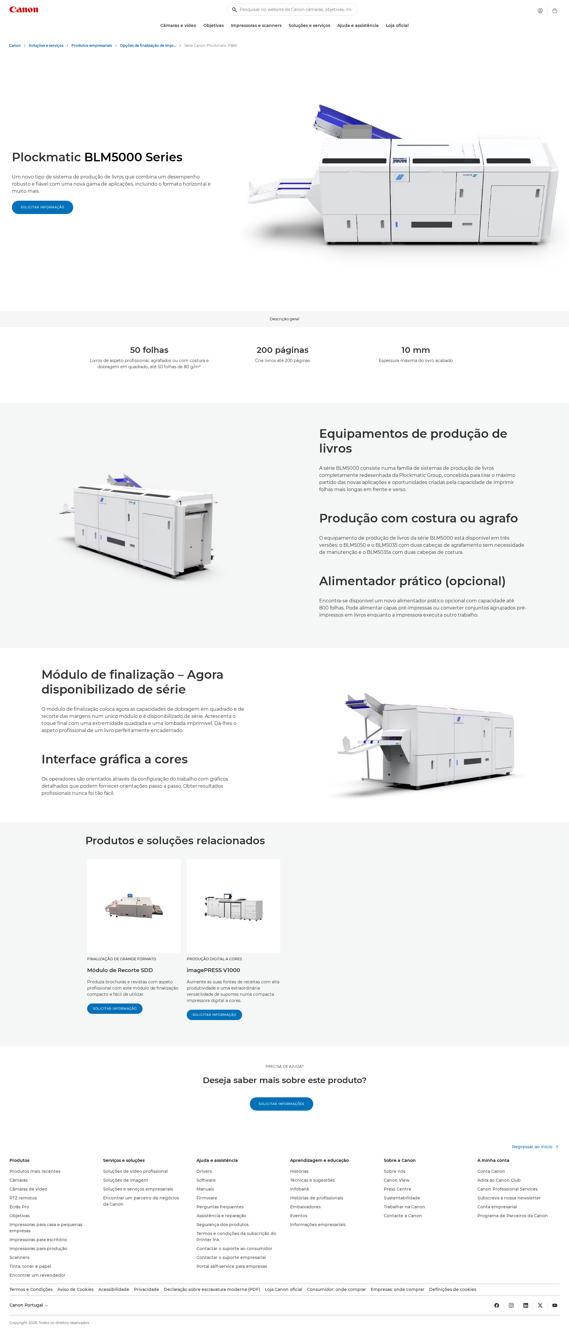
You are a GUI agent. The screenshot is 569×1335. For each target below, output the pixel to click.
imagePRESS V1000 (213, 970)
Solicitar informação (42, 207)
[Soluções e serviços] (332, 25)
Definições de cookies (452, 1289)
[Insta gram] (511, 1305)
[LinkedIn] (525, 1305)
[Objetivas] (226, 25)
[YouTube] (554, 1305)
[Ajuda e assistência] (381, 25)
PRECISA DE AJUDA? (285, 1066)
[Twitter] (540, 1305)
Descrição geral (284, 318)
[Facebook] (496, 1305)
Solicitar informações (281, 1104)
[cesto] (555, 10)
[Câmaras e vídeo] (198, 25)
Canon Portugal (26, 1305)
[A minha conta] (540, 10)
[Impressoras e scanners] (284, 25)
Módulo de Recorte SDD (120, 970)
